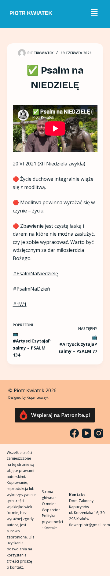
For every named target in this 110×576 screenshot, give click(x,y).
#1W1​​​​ (20, 304)
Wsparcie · (51, 510)
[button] (94, 12)
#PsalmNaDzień (31, 288)
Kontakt (50, 528)
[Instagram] (98, 433)
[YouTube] (86, 433)
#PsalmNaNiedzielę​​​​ (35, 273)
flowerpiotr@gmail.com (89, 524)
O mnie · (49, 503)
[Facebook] (74, 433)
